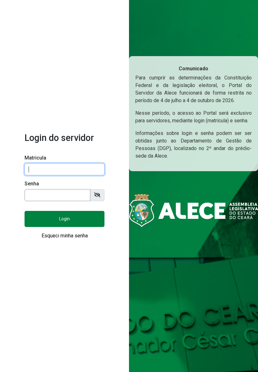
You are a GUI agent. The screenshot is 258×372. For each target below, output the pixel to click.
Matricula (35, 158)
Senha (32, 184)
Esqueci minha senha (65, 236)
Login (64, 218)
